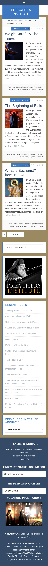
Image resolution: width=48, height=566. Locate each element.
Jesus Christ (24, 226)
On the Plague (11, 398)
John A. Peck (25, 537)
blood (41, 224)
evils (21, 157)
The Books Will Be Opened (17, 375)
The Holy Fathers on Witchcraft (18, 310)
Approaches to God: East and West (20, 334)
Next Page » (17, 234)
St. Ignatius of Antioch (36, 157)
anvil (39, 87)
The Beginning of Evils (23, 106)
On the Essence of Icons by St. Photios (22, 322)
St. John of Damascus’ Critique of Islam (22, 328)
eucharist (40, 154)
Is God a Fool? (11, 339)
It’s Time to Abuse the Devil (17, 345)
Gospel (25, 157)
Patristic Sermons (22, 87)
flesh (17, 226)
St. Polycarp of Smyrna (29, 89)
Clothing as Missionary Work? (18, 316)
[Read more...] (18, 146)
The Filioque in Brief (14, 360)
